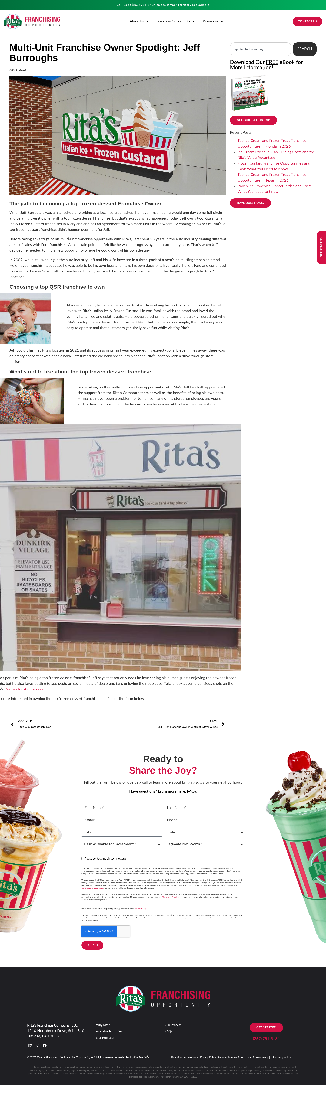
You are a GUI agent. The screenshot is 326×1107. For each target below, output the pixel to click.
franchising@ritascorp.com (93, 888)
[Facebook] (45, 1046)
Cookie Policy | (261, 1057)
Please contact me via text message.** (107, 858)
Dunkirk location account (25, 689)
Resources (210, 21)
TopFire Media (138, 1057)
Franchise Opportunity (173, 21)
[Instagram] (37, 1046)
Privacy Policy (140, 909)
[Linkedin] (30, 1046)
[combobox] (260, 49)
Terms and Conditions (171, 897)
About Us (137, 21)
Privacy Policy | (209, 1057)
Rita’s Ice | (177, 1057)
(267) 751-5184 (144, 4)
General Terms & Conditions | (235, 1057)
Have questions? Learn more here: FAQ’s (163, 791)
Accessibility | (191, 1057)
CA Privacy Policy (281, 1057)
